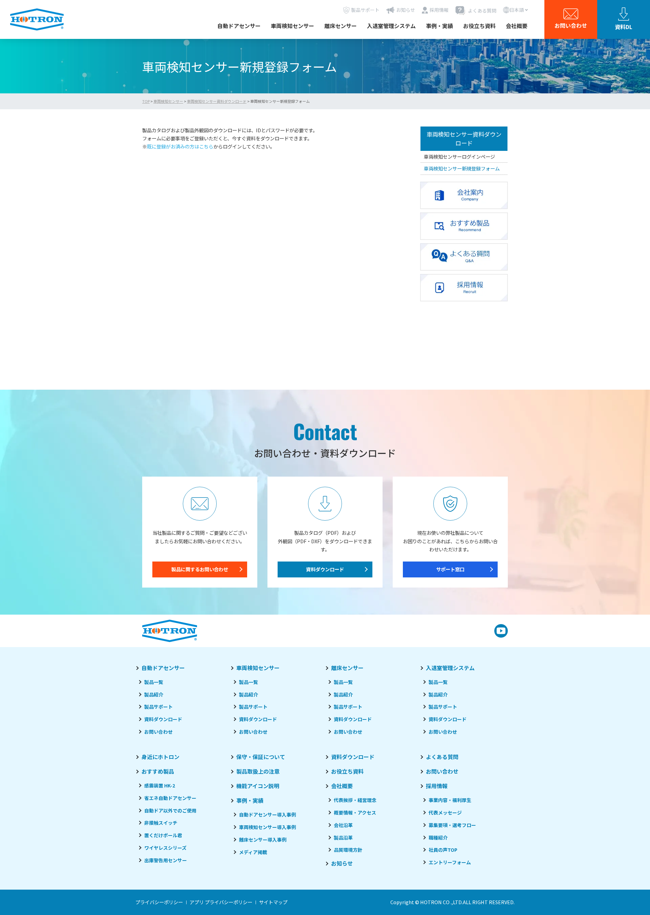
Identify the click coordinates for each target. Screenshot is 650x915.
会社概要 (516, 26)
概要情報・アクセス (355, 812)
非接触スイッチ (160, 822)
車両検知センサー (292, 26)
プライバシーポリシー (159, 902)
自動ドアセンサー (239, 26)
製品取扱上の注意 (258, 771)
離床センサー (340, 26)
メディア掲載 (253, 852)
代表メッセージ (445, 812)
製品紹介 (153, 694)
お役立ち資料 (479, 26)
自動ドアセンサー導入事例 (267, 814)
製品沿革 (343, 837)
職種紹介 (438, 837)
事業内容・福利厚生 (450, 800)
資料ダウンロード (325, 569)
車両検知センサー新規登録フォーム (462, 168)
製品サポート (158, 706)
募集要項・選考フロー (452, 825)
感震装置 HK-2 (159, 785)
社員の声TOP (443, 849)
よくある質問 (442, 757)
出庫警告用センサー (165, 860)
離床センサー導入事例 (262, 839)
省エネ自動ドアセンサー (170, 798)
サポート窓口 (450, 569)
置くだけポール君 (163, 835)
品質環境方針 (348, 849)
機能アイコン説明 (257, 786)
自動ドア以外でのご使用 (170, 810)
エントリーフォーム (450, 862)
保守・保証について (260, 757)
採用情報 (437, 786)
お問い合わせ (158, 731)
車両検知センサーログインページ (459, 156)
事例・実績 (439, 26)
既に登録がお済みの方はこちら (180, 146)
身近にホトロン (160, 757)
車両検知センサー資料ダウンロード (216, 101)
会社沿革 (343, 825)
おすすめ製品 (158, 771)
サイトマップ (273, 902)
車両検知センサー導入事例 (267, 827)
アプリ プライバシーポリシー (221, 902)
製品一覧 (153, 682)
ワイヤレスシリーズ (165, 847)
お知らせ (342, 863)
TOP (146, 101)
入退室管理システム (391, 26)
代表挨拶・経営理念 (355, 800)
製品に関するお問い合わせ (199, 569)
